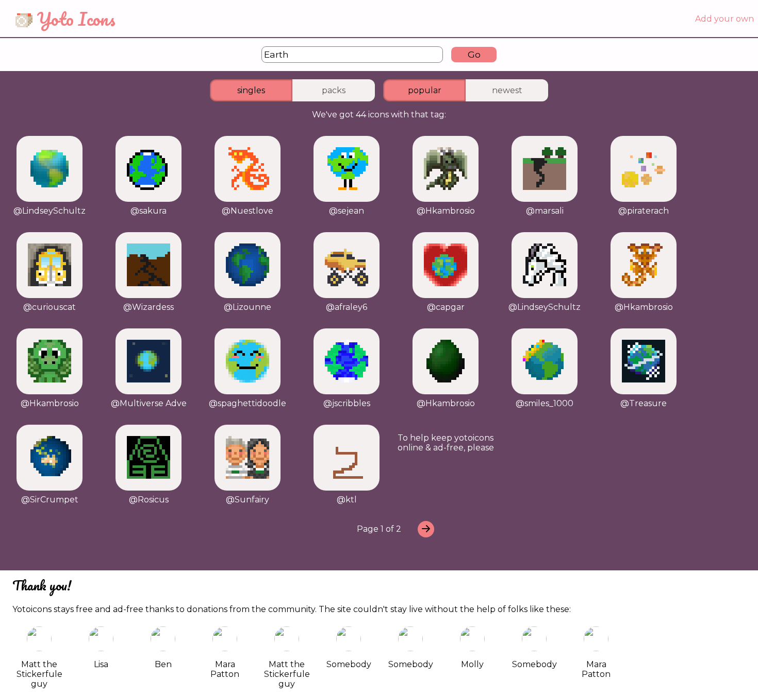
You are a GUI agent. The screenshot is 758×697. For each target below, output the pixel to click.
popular (424, 90)
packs (333, 90)
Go (474, 54)
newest (507, 90)
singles (251, 90)
